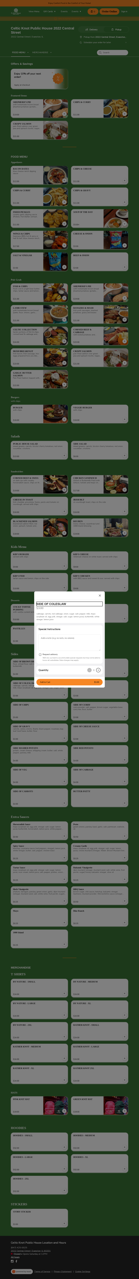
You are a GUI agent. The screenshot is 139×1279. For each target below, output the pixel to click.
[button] (69, 682)
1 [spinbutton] (93, 670)
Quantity (43, 670)
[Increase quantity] (98, 670)
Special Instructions (49, 629)
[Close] (100, 595)
